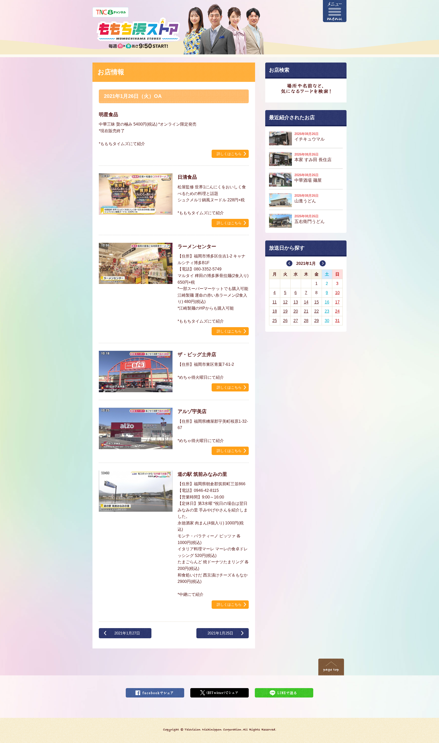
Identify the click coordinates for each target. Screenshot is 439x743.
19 (285, 311)
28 (306, 321)
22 (316, 311)
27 (295, 321)
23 (327, 311)
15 (316, 302)
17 (337, 302)
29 (316, 321)
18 (274, 311)
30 (327, 321)
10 (337, 293)
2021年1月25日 (220, 633)
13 (295, 302)
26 (285, 321)
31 (337, 321)
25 (274, 321)
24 (337, 311)
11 (274, 302)
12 (285, 302)
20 (295, 311)
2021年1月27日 (127, 633)
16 (327, 302)
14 (306, 302)
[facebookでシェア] (155, 691)
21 (306, 311)
